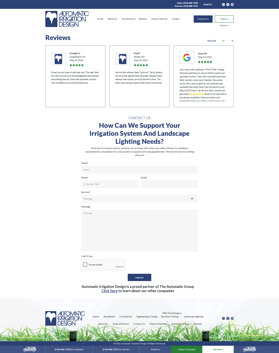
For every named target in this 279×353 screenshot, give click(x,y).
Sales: (187, 3)
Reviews (217, 349)
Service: (186, 6)
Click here (110, 291)
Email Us (208, 4)
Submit (139, 277)
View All (211, 40)
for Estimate (69, 349)
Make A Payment (186, 349)
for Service (116, 349)
